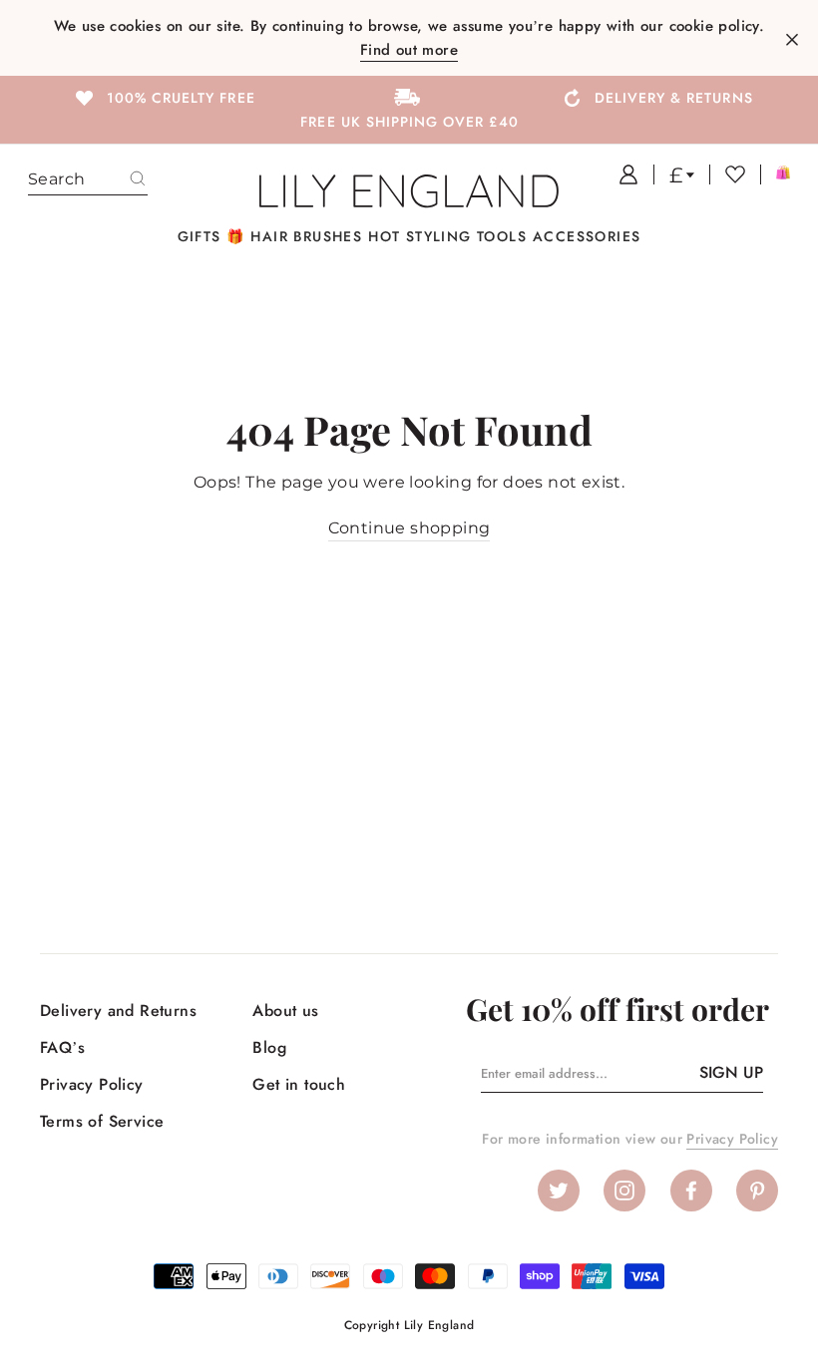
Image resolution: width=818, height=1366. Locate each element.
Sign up (731, 1072)
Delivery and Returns (118, 1010)
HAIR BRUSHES (306, 236)
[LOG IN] (621, 174)
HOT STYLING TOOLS (447, 236)
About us (285, 1010)
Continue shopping (409, 527)
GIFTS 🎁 (211, 236)
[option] (163, 97)
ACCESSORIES (586, 236)
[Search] (138, 179)
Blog (269, 1047)
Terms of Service (102, 1121)
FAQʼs (62, 1047)
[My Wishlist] (727, 174)
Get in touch (298, 1084)
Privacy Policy (92, 1084)
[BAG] (775, 174)
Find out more (409, 50)
